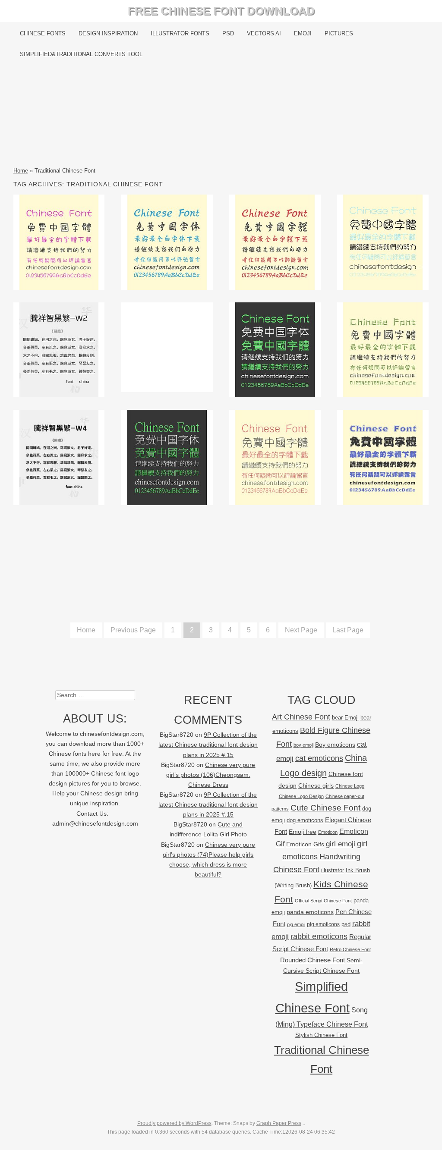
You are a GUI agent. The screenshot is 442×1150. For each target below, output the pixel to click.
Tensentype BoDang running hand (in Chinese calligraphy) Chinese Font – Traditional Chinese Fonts (275, 248)
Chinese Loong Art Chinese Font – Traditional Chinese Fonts (382, 457)
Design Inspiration (108, 33)
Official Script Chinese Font (323, 900)
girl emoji (340, 844)
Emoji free (302, 831)
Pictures (339, 33)
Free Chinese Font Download (221, 11)
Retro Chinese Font (350, 949)
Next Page (301, 630)
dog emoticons (305, 820)
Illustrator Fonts (180, 33)
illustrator (332, 870)
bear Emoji (345, 717)
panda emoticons (310, 912)
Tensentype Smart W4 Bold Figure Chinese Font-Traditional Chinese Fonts (59, 457)
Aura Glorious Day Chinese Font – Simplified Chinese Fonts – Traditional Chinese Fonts (275, 349)
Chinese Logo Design (301, 796)
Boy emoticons (335, 744)
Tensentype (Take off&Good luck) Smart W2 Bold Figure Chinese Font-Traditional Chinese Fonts (59, 356)
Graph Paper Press (278, 1123)
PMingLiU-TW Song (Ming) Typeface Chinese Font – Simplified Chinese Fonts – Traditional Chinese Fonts (167, 470)
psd (345, 924)
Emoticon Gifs (305, 844)
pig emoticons (323, 924)
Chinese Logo (349, 786)
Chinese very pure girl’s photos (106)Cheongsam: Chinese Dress (211, 775)
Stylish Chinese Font (321, 1035)
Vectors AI (264, 33)
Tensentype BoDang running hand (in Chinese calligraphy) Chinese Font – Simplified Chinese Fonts (167, 248)
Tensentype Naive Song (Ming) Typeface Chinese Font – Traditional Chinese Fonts (383, 349)
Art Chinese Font (301, 716)
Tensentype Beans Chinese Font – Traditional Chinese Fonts (59, 242)
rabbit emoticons (318, 936)
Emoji (303, 33)
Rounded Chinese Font (312, 960)
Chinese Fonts (43, 33)
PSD (228, 33)
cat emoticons (319, 758)
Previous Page (133, 630)
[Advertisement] (221, 115)
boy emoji (303, 745)
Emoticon (328, 832)
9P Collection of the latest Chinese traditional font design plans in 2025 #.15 (208, 745)
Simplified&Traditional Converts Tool (81, 54)
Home (20, 170)
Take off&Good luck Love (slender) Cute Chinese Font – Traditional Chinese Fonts (275, 457)
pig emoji (296, 924)
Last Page (347, 630)
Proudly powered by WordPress (174, 1123)
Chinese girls (316, 785)
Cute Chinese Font (325, 807)
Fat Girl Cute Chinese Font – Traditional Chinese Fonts (383, 242)
